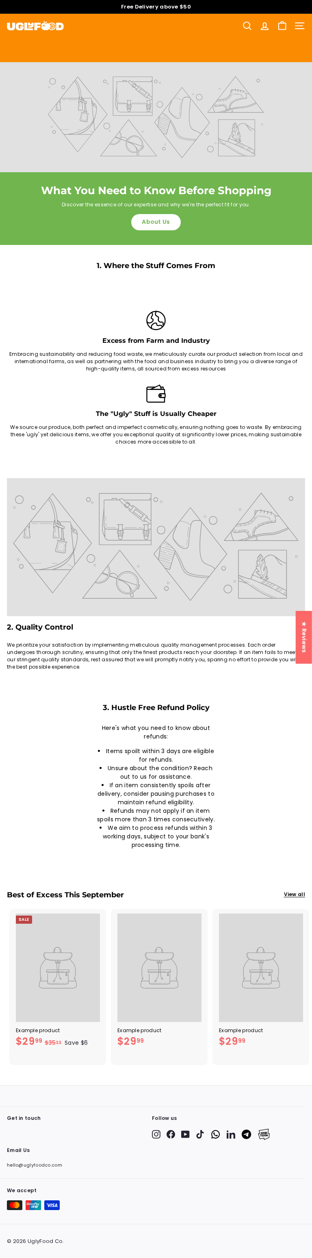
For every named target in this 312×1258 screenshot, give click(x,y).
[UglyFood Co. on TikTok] (200, 1134)
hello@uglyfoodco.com (34, 1165)
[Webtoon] (264, 1134)
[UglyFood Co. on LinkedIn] (231, 1134)
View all (294, 894)
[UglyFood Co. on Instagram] (156, 1134)
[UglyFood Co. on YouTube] (185, 1134)
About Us (156, 222)
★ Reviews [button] (304, 637)
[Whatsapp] (215, 1134)
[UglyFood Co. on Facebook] (171, 1134)
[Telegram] (246, 1134)
